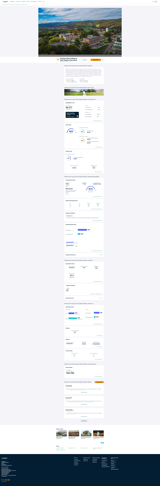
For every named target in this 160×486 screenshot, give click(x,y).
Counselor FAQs (76, 463)
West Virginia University (60, 437)
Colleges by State (6, 4)
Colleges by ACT (94, 460)
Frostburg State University (97, 437)
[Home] (5, 1)
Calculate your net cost (69, 109)
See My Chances (95, 59)
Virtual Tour (85, 59)
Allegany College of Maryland (85, 437)
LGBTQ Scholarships (104, 465)
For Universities (76, 459)
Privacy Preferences (4, 476)
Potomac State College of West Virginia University (21, 4)
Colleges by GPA (94, 459)
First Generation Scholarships (105, 466)
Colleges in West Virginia (12, 4)
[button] (102, 59)
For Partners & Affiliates (77, 460)
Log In (156, 1)
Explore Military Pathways (70, 116)
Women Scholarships (104, 460)
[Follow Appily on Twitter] (3, 480)
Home (3, 4)
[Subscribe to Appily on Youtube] (9, 480)
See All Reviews (84, 420)
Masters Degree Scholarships (115, 469)
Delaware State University (73, 437)
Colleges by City (85, 460)
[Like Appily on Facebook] (5, 480)
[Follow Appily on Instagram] (1, 480)
